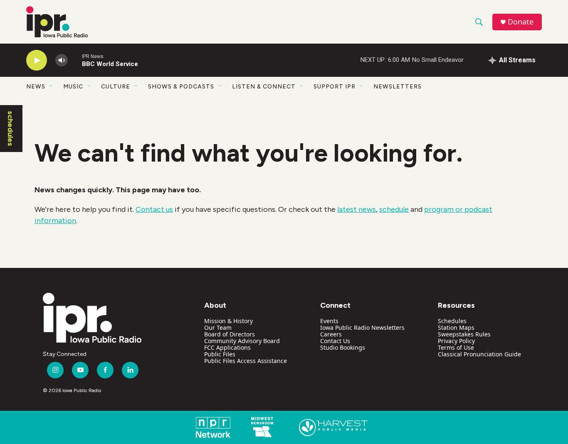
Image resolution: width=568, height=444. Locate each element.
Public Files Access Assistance (245, 361)
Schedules (452, 321)
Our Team (218, 327)
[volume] (61, 60)
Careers (331, 334)
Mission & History (228, 321)
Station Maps (456, 327)
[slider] (75, 60)
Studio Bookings (342, 347)
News (35, 86)
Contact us (154, 209)
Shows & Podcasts (181, 86)
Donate (520, 21)
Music (73, 86)
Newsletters (397, 86)
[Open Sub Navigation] (51, 86)
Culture (115, 86)
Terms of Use (456, 347)
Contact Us (335, 341)
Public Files (219, 354)
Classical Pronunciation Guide (479, 354)
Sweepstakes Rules (464, 334)
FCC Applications (227, 347)
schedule (394, 209)
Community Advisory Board (242, 341)
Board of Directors (229, 334)
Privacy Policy (456, 341)
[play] (36, 60)
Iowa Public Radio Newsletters (362, 327)
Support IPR (335, 86)
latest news (356, 209)
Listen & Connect (264, 86)
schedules (10, 128)
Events (329, 321)
